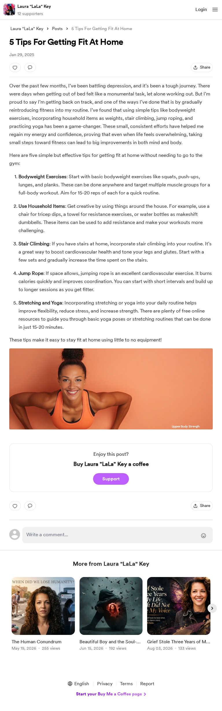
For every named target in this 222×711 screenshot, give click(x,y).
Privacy (104, 683)
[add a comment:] (30, 67)
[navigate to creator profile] (9, 9)
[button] (215, 9)
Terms (126, 683)
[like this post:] (15, 67)
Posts (57, 28)
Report (147, 683)
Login (201, 9)
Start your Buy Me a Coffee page (109, 694)
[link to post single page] (43, 615)
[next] (212, 608)
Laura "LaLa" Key (34, 6)
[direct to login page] (117, 535)
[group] (43, 617)
